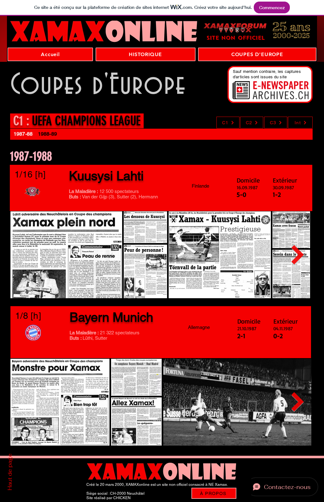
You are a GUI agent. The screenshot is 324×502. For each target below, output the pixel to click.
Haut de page (9, 472)
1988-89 (48, 134)
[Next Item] (297, 255)
